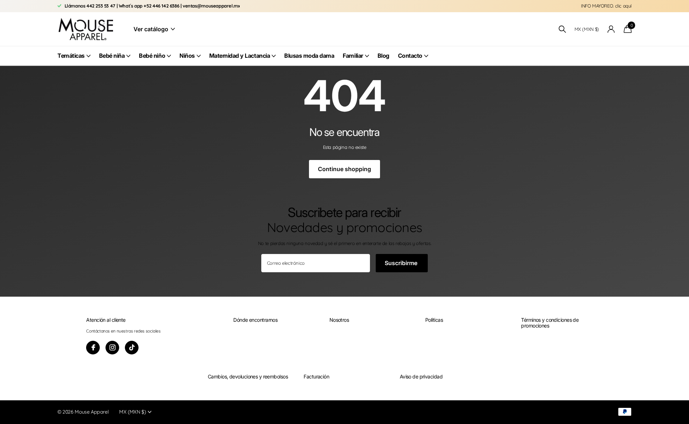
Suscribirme (402, 263)
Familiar (353, 55)
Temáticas (71, 55)
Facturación (316, 376)
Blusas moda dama (309, 55)
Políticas (434, 320)
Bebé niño (152, 55)
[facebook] (93, 347)
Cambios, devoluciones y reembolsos (248, 376)
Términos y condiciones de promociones (549, 323)
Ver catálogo (151, 29)
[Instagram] (112, 347)
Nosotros (339, 320)
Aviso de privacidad (421, 376)
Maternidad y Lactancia (239, 55)
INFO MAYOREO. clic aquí (606, 6)
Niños (187, 55)
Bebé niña (112, 55)
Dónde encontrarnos (255, 320)
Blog (383, 55)
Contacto (410, 55)
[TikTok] (132, 347)
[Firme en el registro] (611, 29)
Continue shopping (344, 169)
